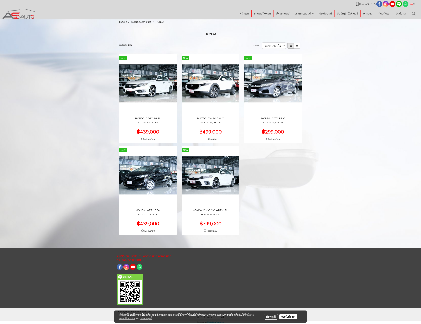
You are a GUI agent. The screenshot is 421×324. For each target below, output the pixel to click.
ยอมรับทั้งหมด (288, 316)
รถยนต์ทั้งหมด (262, 14)
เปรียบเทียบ (149, 139)
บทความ (367, 14)
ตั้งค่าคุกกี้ (271, 316)
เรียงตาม (257, 45)
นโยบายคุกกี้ (146, 318)
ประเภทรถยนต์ (303, 14)
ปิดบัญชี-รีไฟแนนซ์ (347, 14)
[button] (413, 14)
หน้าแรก (244, 14)
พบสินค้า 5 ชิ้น (125, 45)
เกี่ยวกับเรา (384, 14)
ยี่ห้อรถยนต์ (282, 14)
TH (414, 4)
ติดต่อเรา (401, 14)
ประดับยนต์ (325, 14)
